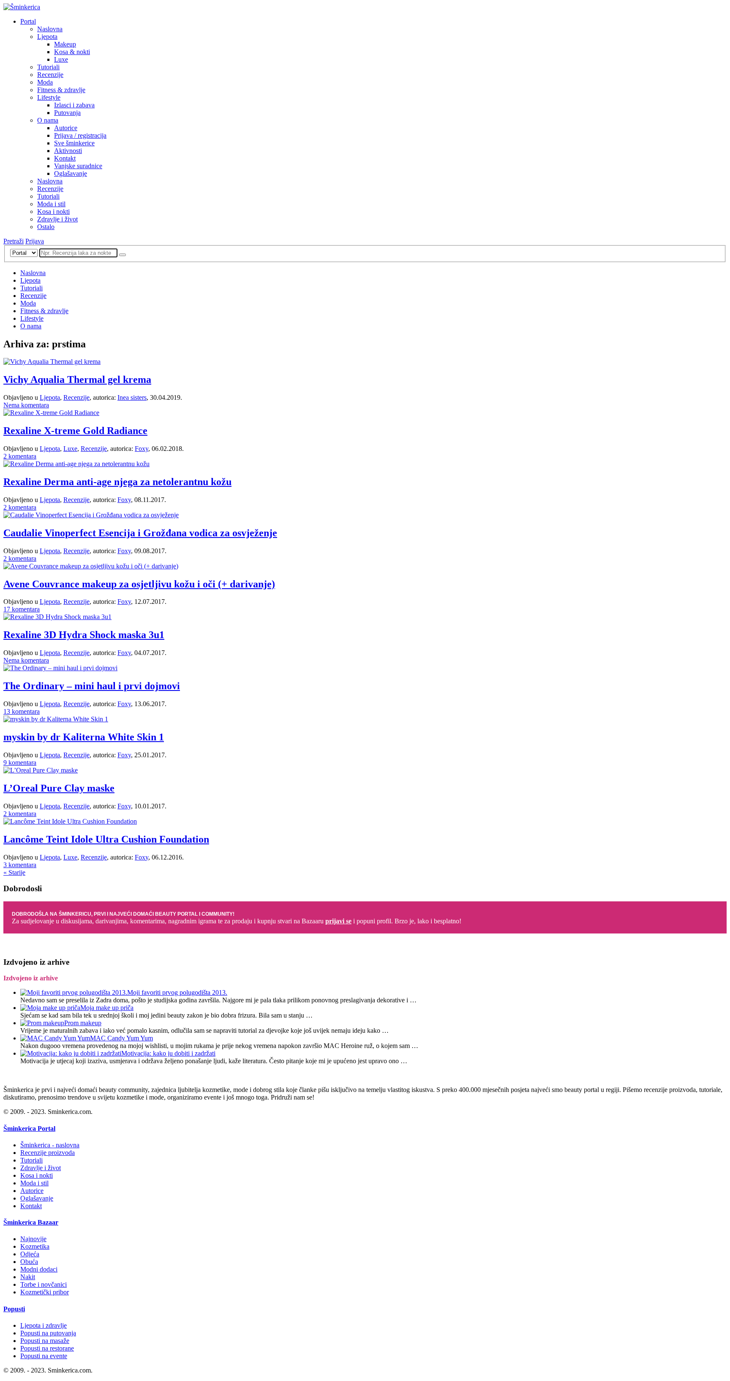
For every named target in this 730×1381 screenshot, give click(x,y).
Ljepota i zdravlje (43, 1325)
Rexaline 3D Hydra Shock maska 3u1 (83, 634)
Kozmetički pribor (44, 1292)
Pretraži (13, 241)
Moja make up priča (106, 1007)
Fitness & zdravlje (61, 89)
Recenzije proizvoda (47, 1152)
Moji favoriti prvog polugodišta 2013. (177, 992)
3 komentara (19, 864)
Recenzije (50, 74)
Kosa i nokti (53, 211)
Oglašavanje (70, 173)
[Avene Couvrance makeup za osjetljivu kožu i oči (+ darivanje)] (90, 566)
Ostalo (45, 226)
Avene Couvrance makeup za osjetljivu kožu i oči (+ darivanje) (139, 584)
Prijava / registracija (80, 135)
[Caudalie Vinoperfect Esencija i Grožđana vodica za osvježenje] (91, 515)
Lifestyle (48, 97)
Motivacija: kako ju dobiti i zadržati (168, 1053)
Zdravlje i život (57, 219)
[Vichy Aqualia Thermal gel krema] (52, 361)
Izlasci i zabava (74, 105)
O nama (47, 120)
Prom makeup (82, 1022)
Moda (45, 82)
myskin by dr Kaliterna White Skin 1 (83, 736)
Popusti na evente (43, 1355)
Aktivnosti (68, 150)
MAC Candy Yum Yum (121, 1038)
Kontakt (65, 158)
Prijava (34, 241)
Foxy (141, 448)
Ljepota (47, 36)
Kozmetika (34, 1246)
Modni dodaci (38, 1269)
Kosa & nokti (72, 51)
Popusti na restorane (47, 1348)
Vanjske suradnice (78, 165)
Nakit (27, 1276)
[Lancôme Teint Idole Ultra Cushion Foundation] (70, 821)
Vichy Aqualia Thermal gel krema (77, 379)
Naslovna (50, 29)
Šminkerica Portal (29, 1128)
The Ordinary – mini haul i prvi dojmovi (91, 685)
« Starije (14, 872)
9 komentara (19, 762)
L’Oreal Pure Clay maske (58, 788)
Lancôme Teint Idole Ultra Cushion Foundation (106, 839)
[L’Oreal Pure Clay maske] (40, 770)
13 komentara (21, 711)
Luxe (61, 59)
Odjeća (29, 1254)
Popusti (14, 1309)
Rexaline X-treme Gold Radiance (75, 430)
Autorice (65, 127)
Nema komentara (26, 405)
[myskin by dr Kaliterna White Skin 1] (55, 719)
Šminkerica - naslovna (49, 1145)
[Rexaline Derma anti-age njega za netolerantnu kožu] (76, 463)
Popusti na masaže (44, 1340)
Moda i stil (51, 203)
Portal (28, 21)
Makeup (65, 44)
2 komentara (19, 456)
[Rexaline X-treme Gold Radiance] (51, 412)
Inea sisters (132, 397)
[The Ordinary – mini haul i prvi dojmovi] (60, 667)
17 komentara (21, 609)
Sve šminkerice (74, 143)
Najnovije (33, 1238)
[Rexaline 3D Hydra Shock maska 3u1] (57, 616)
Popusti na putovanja (48, 1333)
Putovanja (67, 112)
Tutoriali (48, 67)
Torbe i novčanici (43, 1284)
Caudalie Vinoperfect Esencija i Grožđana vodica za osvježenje (140, 532)
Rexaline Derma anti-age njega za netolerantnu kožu (117, 481)
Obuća (29, 1261)
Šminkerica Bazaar (30, 1222)
